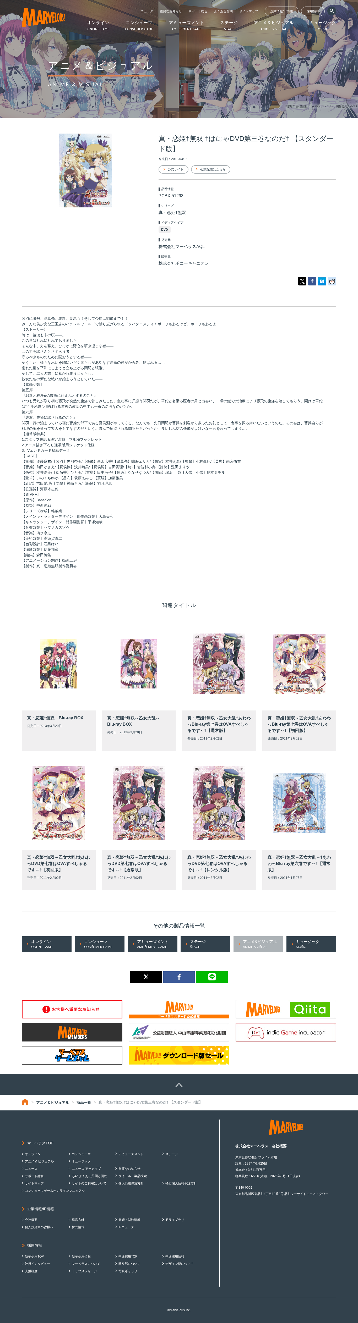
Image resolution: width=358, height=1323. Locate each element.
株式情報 (78, 1227)
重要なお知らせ (171, 11)
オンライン (33, 1154)
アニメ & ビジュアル (39, 1161)
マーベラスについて (86, 1264)
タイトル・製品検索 (132, 1176)
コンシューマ (81, 1154)
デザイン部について (179, 1264)
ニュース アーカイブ (86, 1169)
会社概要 (31, 1220)
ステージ (171, 1154)
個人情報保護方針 (131, 1183)
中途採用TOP (127, 1256)
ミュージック (81, 1161)
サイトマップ (248, 11)
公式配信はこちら (212, 169)
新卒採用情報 (81, 1256)
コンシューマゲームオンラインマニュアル (55, 1191)
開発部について (129, 1264)
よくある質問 (223, 11)
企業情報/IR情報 (281, 11)
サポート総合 (197, 11)
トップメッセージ (84, 1271)
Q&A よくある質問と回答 (89, 1176)
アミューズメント (131, 1154)
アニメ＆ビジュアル (52, 1102)
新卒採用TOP (34, 1256)
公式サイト (175, 169)
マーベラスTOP (40, 1143)
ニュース (147, 11)
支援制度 (31, 1271)
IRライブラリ (174, 1220)
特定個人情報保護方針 (181, 1183)
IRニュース (126, 1227)
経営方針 (78, 1220)
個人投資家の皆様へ (39, 1227)
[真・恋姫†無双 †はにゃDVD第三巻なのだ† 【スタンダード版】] (322, 281)
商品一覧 (84, 1102)
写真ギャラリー (129, 1271)
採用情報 (313, 11)
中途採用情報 (174, 1256)
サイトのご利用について (89, 1183)
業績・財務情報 (129, 1220)
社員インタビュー (37, 1264)
